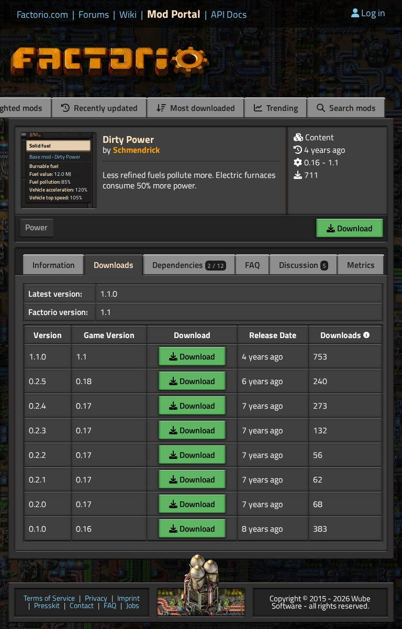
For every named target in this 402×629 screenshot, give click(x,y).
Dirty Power (128, 139)
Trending (281, 108)
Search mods (351, 108)
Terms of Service (49, 599)
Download (354, 228)
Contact (82, 606)
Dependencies (188, 265)
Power (36, 227)
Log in (373, 13)
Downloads (113, 265)
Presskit (47, 606)
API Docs (229, 14)
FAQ (252, 265)
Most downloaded (201, 108)
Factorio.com (42, 14)
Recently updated (105, 108)
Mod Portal (173, 13)
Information (53, 265)
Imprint (128, 599)
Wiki (128, 14)
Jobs (132, 606)
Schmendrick (136, 149)
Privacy (96, 599)
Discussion (302, 265)
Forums (94, 14)
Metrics (361, 265)
